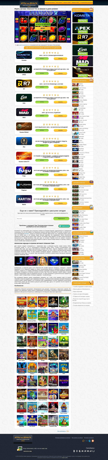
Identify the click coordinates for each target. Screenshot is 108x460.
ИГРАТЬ (42, 58)
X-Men (42, 413)
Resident (26, 233)
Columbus (32, 360)
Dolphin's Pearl (53, 373)
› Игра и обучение (77, 291)
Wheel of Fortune (83, 236)
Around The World (83, 277)
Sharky (81, 169)
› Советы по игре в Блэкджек (80, 294)
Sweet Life (42, 426)
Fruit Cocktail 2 (42, 347)
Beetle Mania (43, 334)
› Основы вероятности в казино (81, 305)
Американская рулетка (85, 198)
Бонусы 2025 (67, 2)
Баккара (81, 252)
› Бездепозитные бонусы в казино (82, 303)
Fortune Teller (21, 386)
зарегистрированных (24, 45)
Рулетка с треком (84, 202)
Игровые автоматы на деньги (62, 437)
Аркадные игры (79, 258)
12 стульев (82, 156)
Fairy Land (63, 307)
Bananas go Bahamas (32, 320)
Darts (80, 261)
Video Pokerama (83, 215)
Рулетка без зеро (83, 190)
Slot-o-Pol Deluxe (53, 347)
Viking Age (63, 360)
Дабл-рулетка (82, 194)
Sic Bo (80, 248)
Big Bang (21, 426)
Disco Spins (22, 360)
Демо (43, 28)
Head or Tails (82, 265)
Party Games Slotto (84, 116)
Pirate (63, 400)
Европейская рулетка (85, 186)
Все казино (59, 2)
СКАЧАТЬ (60, 58)
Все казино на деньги (77, 437)
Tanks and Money (83, 128)
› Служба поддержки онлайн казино (82, 286)
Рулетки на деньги (89, 437)
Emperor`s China (32, 386)
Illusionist (53, 413)
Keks (64, 373)
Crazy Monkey (42, 320)
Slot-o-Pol (63, 334)
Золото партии (64, 320)
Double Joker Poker (84, 223)
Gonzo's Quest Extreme (22, 320)
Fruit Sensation (64, 386)
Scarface (81, 165)
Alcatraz (81, 160)
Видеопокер (77, 208)
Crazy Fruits (32, 307)
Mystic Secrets (83, 120)
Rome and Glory (43, 400)
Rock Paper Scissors (84, 273)
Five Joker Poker (83, 219)
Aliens (80, 140)
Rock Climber (63, 413)
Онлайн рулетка (79, 182)
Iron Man (81, 112)
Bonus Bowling (83, 269)
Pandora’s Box (53, 426)
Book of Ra (32, 347)
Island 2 (32, 373)
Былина (81, 92)
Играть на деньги (43, 24)
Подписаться (65, 226)
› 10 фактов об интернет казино (81, 296)
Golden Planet (53, 400)
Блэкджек (81, 240)
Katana (81, 84)
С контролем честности (86, 2)
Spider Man (82, 177)
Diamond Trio (21, 373)
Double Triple (82, 227)
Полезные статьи (79, 283)
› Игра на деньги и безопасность (81, 289)
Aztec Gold (42, 307)
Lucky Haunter (21, 400)
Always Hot (21, 307)
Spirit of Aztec (82, 88)
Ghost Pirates (53, 360)
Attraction (32, 413)
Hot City (43, 373)
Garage (43, 360)
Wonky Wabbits (83, 100)
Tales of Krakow (32, 400)
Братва (53, 307)
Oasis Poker (82, 211)
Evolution (21, 347)
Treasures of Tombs (84, 152)
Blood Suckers (53, 386)
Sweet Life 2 (64, 426)
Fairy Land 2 (64, 347)
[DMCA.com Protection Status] (27, 451)
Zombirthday (82, 108)
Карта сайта (65, 457)
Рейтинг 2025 (75, 2)
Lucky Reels (82, 96)
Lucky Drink (43, 386)
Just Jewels (32, 426)
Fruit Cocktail (53, 334)
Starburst (32, 334)
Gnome (21, 334)
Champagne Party (53, 320)
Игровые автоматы (50, 2)
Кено (80, 244)
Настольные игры (79, 233)
